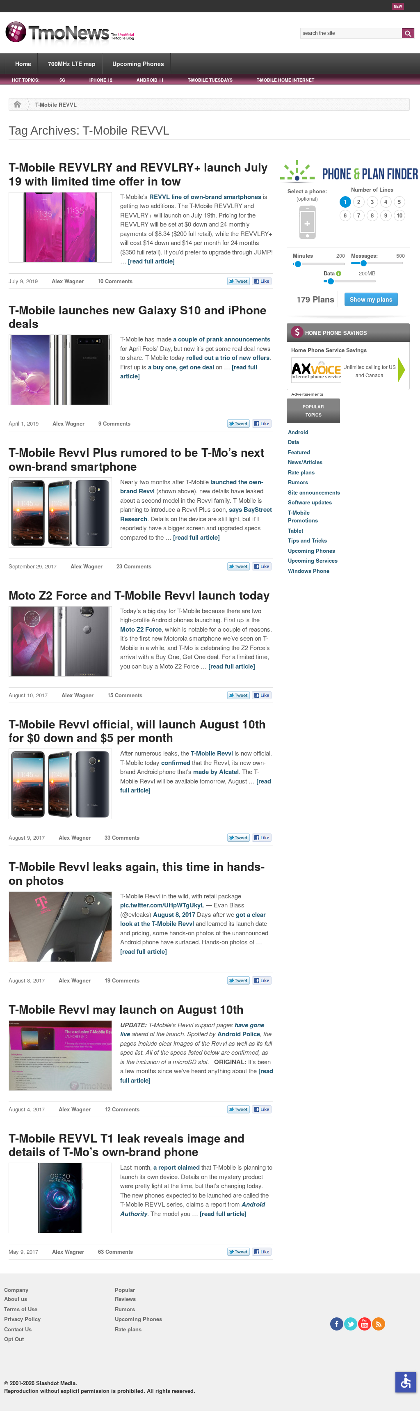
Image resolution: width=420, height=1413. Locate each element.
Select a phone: (307, 194)
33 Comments (122, 837)
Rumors (298, 482)
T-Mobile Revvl (212, 753)
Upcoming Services (313, 560)
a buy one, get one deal (181, 366)
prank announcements (238, 339)
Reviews (125, 1299)
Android (298, 432)
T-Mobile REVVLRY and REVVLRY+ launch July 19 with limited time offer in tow (138, 173)
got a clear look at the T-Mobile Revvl (193, 919)
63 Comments (115, 1251)
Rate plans (301, 472)
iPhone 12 (100, 80)
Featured (299, 452)
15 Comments (124, 695)
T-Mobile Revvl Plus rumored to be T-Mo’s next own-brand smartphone (136, 459)
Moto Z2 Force (141, 629)
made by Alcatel (216, 771)
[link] (315, 370)
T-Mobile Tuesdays (210, 80)
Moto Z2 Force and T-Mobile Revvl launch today (139, 594)
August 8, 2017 (174, 914)
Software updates (310, 502)
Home (23, 64)
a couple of (189, 339)
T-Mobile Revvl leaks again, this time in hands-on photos (137, 873)
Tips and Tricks (307, 540)
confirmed (175, 762)
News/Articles (305, 462)
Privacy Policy (22, 1319)
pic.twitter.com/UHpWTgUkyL (162, 904)
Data (293, 442)
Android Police (238, 1033)
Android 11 (150, 80)
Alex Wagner (68, 281)
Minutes (303, 255)
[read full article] (151, 261)
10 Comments (115, 281)
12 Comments (122, 1109)
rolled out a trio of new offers (227, 357)
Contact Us (18, 1329)
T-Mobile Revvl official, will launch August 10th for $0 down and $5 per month (137, 730)
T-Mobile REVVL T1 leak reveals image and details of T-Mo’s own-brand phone (126, 1144)
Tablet (295, 530)
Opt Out (14, 1339)
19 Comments (122, 980)
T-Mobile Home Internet (285, 80)
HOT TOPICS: (25, 80)
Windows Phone (308, 571)
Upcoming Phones (138, 64)
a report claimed (176, 1167)
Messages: (378, 255)
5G (62, 80)
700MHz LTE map (72, 64)
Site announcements (314, 492)
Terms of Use (20, 1309)
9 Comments (114, 423)
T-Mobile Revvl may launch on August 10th (126, 1009)
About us (15, 1299)
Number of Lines (372, 189)
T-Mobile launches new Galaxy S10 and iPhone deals (138, 316)
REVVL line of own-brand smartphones (205, 196)
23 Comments (133, 566)
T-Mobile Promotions (303, 516)
